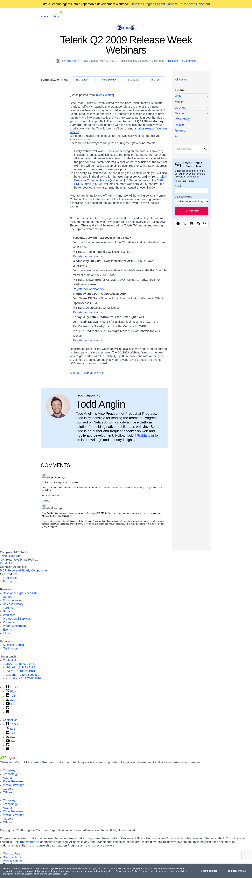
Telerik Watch (104, 95)
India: (21, 671)
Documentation (12, 600)
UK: (20, 667)
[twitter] (185, 224)
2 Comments (188, 60)
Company (9, 770)
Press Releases (13, 781)
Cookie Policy (138, 871)
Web (178, 96)
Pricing (7, 581)
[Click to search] (205, 149)
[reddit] (198, 224)
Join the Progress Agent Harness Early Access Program (170, 4)
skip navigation (50, 15)
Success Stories (13, 644)
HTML (76, 373)
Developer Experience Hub (20, 593)
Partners (8, 622)
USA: (20, 663)
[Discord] (7, 712)
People (179, 124)
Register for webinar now (89, 256)
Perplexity (110, 79)
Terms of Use (11, 853)
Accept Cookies (209, 871)
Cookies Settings (237, 871)
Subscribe (192, 211)
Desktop (180, 107)
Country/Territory (183, 197)
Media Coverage (13, 785)
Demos (7, 596)
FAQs (6, 633)
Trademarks (27, 841)
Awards (8, 777)
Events (7, 629)
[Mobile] (191, 102)
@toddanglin (144, 435)
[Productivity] (191, 119)
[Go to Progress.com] (9, 758)
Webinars (9, 615)
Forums (8, 607)
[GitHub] (7, 708)
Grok (156, 79)
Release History (13, 604)
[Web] (191, 96)
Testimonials (11, 648)
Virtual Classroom (14, 625)
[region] (126, 871)
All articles (181, 79)
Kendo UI (87, 373)
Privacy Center (12, 860)
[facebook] (178, 224)
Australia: (23, 678)
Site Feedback (12, 857)
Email (178, 186)
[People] (191, 125)
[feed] (205, 224)
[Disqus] (104, 508)
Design (179, 113)
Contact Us (10, 660)
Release (173, 60)
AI (176, 136)
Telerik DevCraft (10, 555)
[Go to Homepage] (61, 15)
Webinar (99, 373)
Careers (8, 788)
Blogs (6, 611)
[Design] (191, 113)
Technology (10, 774)
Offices (7, 792)
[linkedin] (191, 224)
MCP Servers (8, 570)
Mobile (179, 102)
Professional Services (17, 618)
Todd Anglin (72, 60)
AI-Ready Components (33, 570)
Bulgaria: (22, 674)
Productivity (182, 119)
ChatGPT (84, 79)
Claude (135, 79)
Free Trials (10, 577)
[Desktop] (191, 108)
